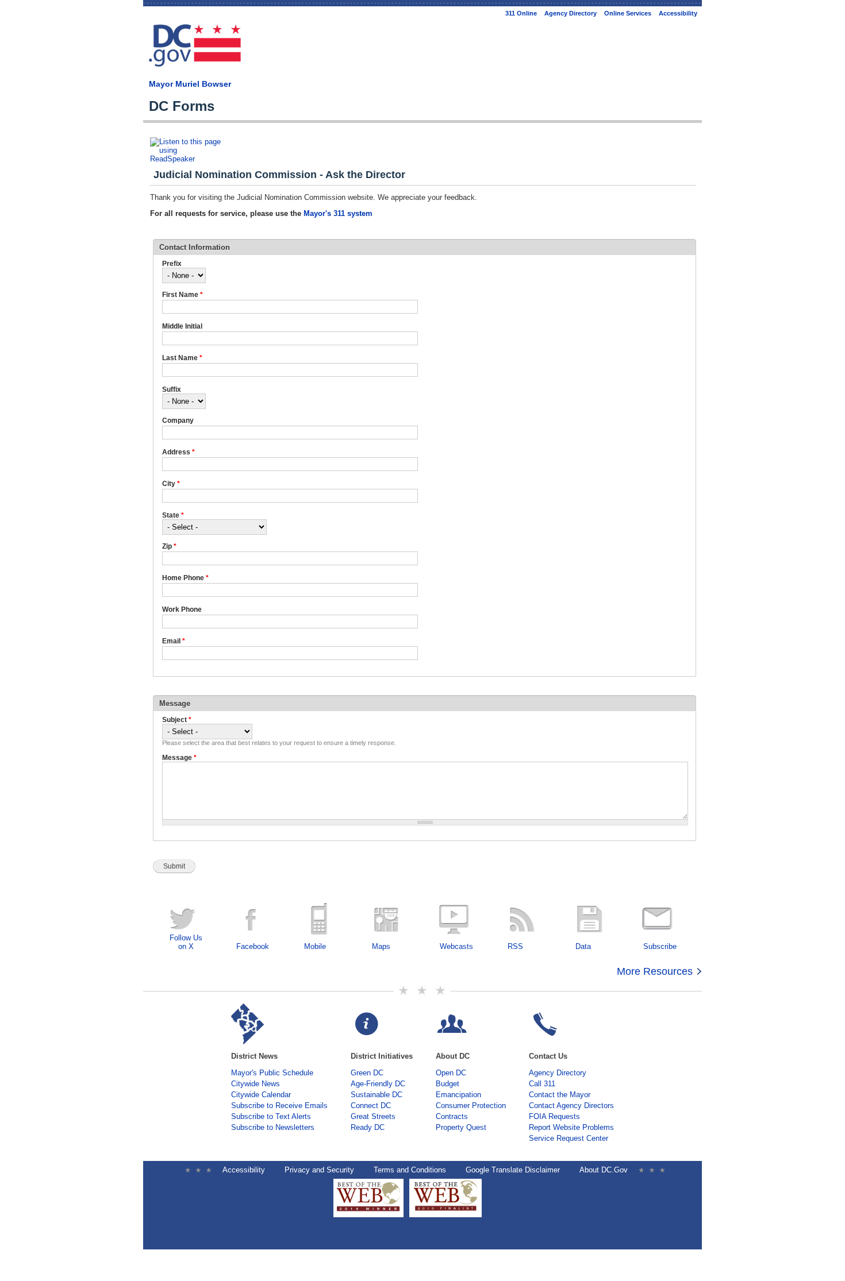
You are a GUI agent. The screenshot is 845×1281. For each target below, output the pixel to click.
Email (173, 641)
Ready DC (368, 1127)
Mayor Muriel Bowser (190, 83)
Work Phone (182, 609)
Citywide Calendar (261, 1094)
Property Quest (461, 1127)
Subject (176, 720)
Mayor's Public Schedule (272, 1072)
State (173, 515)
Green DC (367, 1072)
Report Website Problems (571, 1127)
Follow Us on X (186, 942)
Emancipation (458, 1094)
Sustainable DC (376, 1094)
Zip (169, 546)
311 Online (521, 13)
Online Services (627, 13)
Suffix (171, 389)
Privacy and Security (319, 1170)
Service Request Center (568, 1138)
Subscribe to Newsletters (272, 1127)
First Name (182, 295)
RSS (515, 946)
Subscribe (660, 946)
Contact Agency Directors (571, 1105)
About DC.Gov (603, 1170)
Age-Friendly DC (378, 1083)
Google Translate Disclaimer (513, 1170)
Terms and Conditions (410, 1170)
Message (179, 758)
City (171, 484)
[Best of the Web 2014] (368, 1211)
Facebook (252, 946)
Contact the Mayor (559, 1094)
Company (178, 420)
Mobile (315, 946)
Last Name (182, 358)
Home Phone (185, 578)
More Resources (655, 971)
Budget (447, 1083)
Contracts (452, 1116)
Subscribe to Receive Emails (279, 1105)
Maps (381, 946)
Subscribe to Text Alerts (271, 1116)
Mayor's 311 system (338, 213)
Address (178, 452)
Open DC (451, 1072)
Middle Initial (182, 326)
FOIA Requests (554, 1116)
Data (583, 946)
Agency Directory (570, 13)
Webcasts (456, 946)
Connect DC (371, 1105)
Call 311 (542, 1083)
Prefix (172, 264)
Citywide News (255, 1083)
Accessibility (678, 13)
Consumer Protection (471, 1105)
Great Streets (373, 1116)
